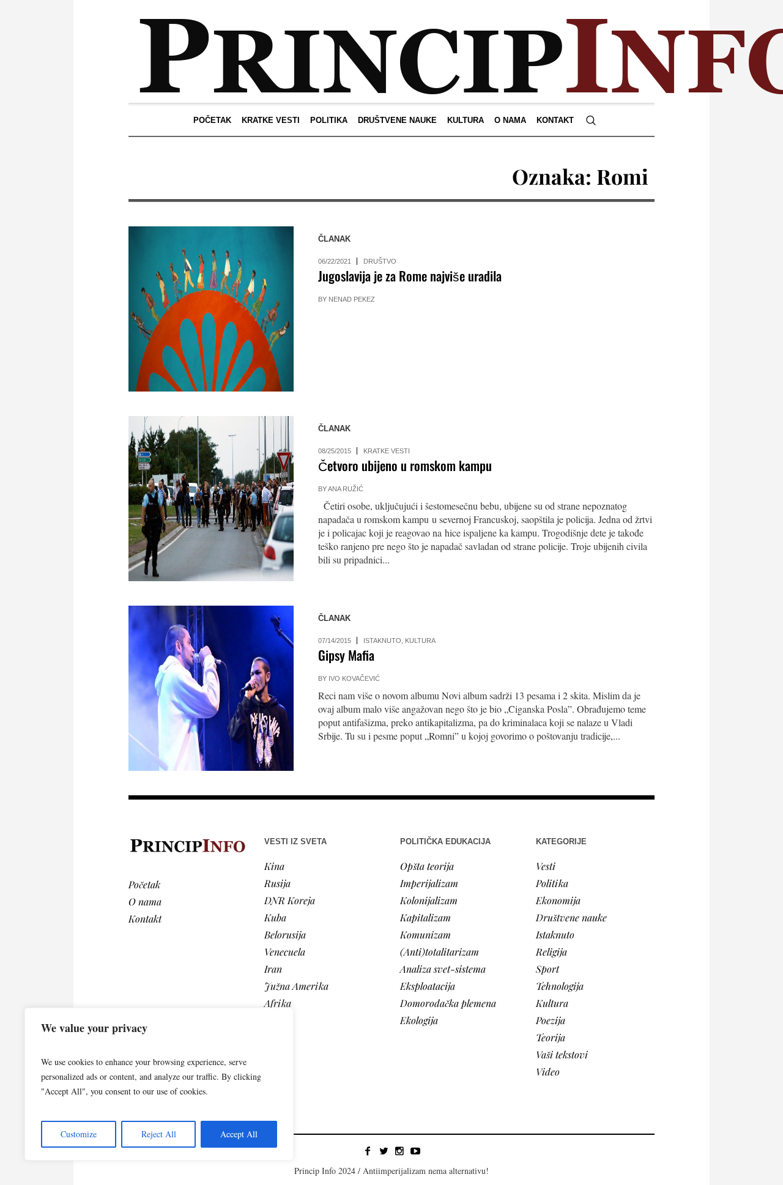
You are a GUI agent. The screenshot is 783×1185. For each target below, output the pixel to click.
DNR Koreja (289, 900)
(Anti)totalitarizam (439, 951)
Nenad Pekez (351, 299)
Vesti (545, 866)
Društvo (379, 261)
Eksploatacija (427, 985)
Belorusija (285, 934)
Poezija (550, 1020)
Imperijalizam (429, 883)
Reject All (158, 1134)
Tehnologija (560, 985)
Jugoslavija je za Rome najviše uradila (410, 275)
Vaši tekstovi (562, 1054)
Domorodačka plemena (448, 1003)
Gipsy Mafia (346, 654)
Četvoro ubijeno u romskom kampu (405, 465)
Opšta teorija (427, 866)
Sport (547, 968)
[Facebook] (367, 1150)
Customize (79, 1134)
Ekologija (419, 1020)
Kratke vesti (386, 451)
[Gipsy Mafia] (211, 688)
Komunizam (425, 934)
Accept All (239, 1134)
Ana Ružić (345, 488)
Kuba (275, 917)
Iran (273, 968)
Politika (552, 883)
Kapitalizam (425, 917)
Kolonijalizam (429, 900)
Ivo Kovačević (354, 678)
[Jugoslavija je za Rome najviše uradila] (211, 309)
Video (548, 1071)
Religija (551, 951)
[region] (159, 1084)
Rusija (277, 883)
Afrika (277, 1003)
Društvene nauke (571, 917)
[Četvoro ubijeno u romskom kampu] (211, 498)
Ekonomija (558, 900)
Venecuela (284, 951)
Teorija (550, 1037)
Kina (274, 866)
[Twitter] (383, 1150)
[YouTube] (415, 1150)
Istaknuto (382, 640)
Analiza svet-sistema (443, 968)
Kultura (420, 640)
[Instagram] (399, 1150)
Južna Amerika (296, 985)
